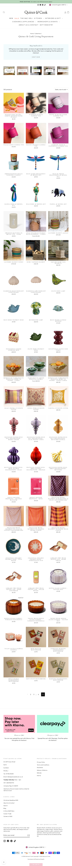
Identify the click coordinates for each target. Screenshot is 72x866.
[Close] (59, 431)
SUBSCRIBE (36, 452)
